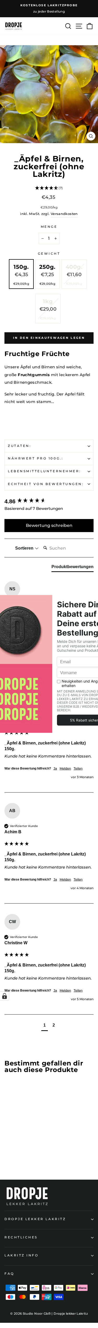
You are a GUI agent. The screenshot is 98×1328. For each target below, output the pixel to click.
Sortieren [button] (24, 548)
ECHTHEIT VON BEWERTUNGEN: (46, 484)
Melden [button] (65, 768)
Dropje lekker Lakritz (35, 1219)
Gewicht (49, 253)
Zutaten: (19, 446)
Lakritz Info (21, 1255)
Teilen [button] (78, 768)
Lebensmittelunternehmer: (44, 471)
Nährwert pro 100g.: (35, 458)
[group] (49, 501)
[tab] (72, 568)
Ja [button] (55, 768)
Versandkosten (64, 214)
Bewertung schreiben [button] (49, 525)
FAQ (9, 1273)
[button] (49, 188)
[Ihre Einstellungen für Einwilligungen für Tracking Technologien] (4, 996)
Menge (49, 227)
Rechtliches (21, 1237)
